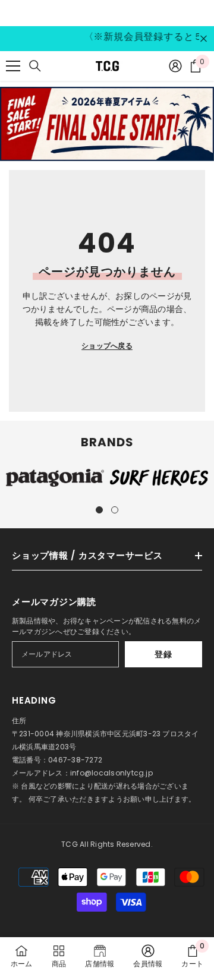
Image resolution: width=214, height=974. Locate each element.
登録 (163, 654)
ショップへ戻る (107, 346)
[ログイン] (175, 66)
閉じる (203, 38)
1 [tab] (99, 509)
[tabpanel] (55, 478)
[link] (147, 956)
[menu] (13, 66)
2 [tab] (114, 509)
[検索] (35, 66)
